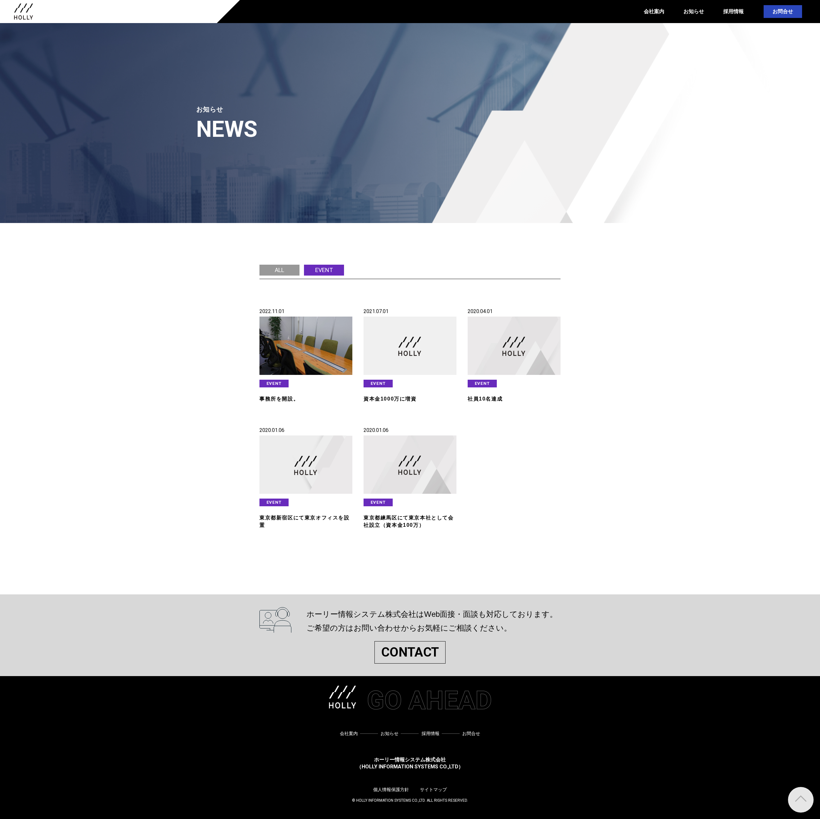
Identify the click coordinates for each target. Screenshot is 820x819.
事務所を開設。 (279, 398)
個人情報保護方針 (391, 789)
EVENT (274, 383)
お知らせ (694, 11)
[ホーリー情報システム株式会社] (23, 12)
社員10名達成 (485, 398)
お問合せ (783, 11)
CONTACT (410, 652)
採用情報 (733, 11)
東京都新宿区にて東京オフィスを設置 (304, 521)
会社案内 (654, 11)
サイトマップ (433, 789)
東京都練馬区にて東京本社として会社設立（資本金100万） (409, 521)
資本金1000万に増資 (390, 398)
